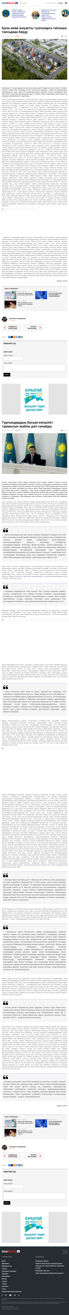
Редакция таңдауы (9, 1271)
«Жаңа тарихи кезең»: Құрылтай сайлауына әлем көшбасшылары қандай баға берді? (19, 13)
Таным (4, 1284)
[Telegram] (17, 337)
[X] (12, 337)
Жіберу (7, 374)
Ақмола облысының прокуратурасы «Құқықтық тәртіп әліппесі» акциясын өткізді (49, 1266)
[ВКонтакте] (9, 337)
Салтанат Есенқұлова (17, 318)
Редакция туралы (42, 1261)
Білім (3, 1261)
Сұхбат (4, 1281)
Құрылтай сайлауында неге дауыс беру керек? (25, 294)
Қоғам (4, 1279)
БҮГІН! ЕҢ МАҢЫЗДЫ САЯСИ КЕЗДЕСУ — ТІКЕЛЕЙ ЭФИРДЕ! (55, 295)
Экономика (6, 1276)
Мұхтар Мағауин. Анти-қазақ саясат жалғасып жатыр (25, 304)
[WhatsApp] (22, 337)
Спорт (4, 1289)
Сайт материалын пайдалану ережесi (49, 1273)
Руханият (5, 1286)
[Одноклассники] (14, 337)
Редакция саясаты (42, 1271)
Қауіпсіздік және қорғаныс (12, 1291)
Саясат (4, 1268)
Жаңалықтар (7, 1266)
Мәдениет (5, 1263)
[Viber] (19, 337)
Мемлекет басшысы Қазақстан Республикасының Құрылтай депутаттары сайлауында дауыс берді (49, 15)
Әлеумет (5, 1274)
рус (61, 3)
